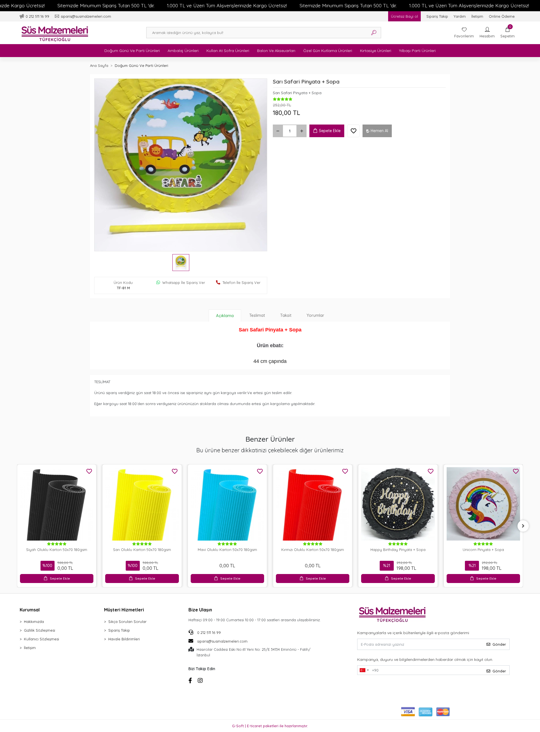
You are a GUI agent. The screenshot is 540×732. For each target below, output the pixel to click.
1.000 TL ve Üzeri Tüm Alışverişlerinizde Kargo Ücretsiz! (227, 5)
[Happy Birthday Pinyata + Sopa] (398, 504)
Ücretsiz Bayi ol (404, 16)
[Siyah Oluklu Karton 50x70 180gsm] (56, 504)
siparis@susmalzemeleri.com (222, 641)
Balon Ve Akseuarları (276, 50)
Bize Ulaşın (200, 610)
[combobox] (363, 670)
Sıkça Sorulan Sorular (127, 621)
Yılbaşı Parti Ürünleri (417, 50)
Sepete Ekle (330, 130)
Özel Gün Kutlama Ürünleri (327, 50)
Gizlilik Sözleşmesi (39, 630)
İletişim (477, 16)
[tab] (225, 315)
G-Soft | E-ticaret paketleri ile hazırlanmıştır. (270, 726)
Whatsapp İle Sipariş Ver (183, 282)
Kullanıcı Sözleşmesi (41, 639)
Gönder (499, 644)
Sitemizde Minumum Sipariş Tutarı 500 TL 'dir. (105, 5)
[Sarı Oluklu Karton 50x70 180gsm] (142, 504)
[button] (507, 32)
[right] (523, 526)
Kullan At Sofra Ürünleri (227, 50)
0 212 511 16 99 (208, 632)
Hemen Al (379, 130)
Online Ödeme (502, 16)
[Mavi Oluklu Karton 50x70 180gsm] (227, 504)
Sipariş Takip (437, 16)
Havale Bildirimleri (124, 639)
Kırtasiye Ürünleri (375, 50)
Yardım (460, 16)
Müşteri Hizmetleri (124, 610)
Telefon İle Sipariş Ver (241, 282)
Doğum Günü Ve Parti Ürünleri (132, 50)
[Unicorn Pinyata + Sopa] (483, 504)
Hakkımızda (34, 621)
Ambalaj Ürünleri (183, 50)
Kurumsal (30, 610)
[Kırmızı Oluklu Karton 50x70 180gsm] (312, 504)
